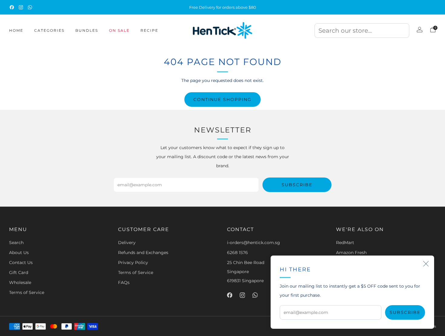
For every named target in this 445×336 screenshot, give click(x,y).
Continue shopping (222, 99)
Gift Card (18, 272)
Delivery (127, 242)
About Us (19, 252)
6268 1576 (237, 252)
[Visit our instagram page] (20, 7)
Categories (49, 30)
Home (16, 30)
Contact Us (21, 262)
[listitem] (222, 7)
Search (16, 242)
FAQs (124, 282)
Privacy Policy (133, 262)
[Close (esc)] (426, 264)
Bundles (86, 30)
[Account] (420, 30)
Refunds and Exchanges (143, 252)
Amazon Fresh (351, 252)
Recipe (149, 30)
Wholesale (20, 282)
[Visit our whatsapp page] (30, 7)
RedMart (345, 242)
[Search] (362, 32)
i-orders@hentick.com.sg (253, 242)
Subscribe (405, 312)
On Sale (119, 30)
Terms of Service (26, 292)
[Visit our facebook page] (11, 7)
